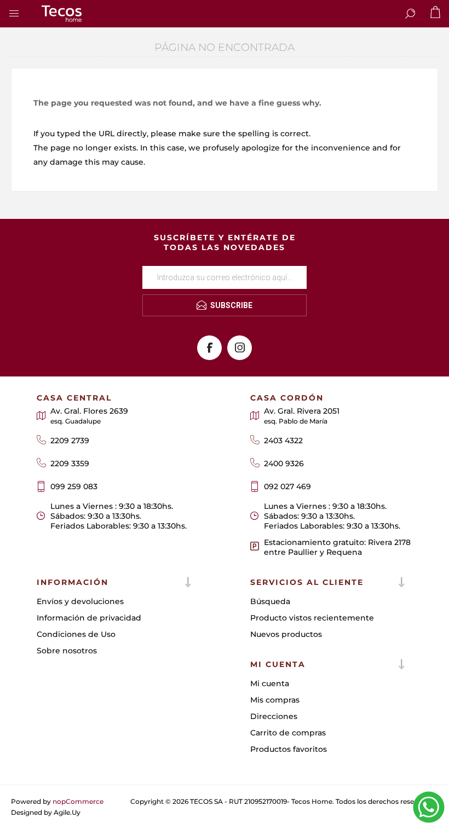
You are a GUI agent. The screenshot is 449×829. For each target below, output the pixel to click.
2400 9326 (284, 463)
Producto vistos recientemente (312, 618)
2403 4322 (283, 440)
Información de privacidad (89, 618)
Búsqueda (270, 601)
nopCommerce (78, 801)
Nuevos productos (286, 634)
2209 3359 (69, 463)
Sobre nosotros (67, 651)
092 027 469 (287, 486)
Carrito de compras (288, 733)
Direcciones (273, 716)
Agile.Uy (67, 812)
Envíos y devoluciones (80, 601)
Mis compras (275, 700)
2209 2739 (69, 440)
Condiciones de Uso (76, 634)
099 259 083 (73, 486)
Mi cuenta (269, 683)
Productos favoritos (288, 749)
